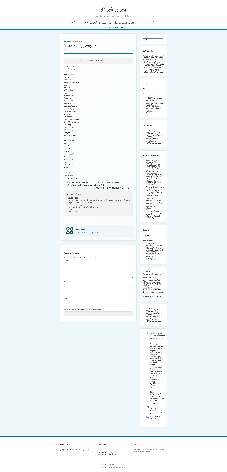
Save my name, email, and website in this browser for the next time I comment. (83, 310)
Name (65, 281)
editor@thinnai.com (147, 59)
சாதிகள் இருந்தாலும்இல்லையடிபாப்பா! (155, 161)
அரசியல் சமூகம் (77, 22)
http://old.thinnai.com (148, 290)
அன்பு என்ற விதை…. (153, 211)
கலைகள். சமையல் (152, 138)
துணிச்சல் (149, 199)
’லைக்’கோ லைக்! (74, 212)
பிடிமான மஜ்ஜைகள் (153, 107)
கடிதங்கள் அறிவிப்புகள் (132, 22)
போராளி (158, 200)
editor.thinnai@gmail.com (154, 61)
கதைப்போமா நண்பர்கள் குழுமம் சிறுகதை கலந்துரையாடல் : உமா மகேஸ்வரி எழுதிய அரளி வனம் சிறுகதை (95, 183)
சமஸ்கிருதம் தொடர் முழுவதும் (153, 296)
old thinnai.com (154, 67)
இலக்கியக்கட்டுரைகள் (113, 22)
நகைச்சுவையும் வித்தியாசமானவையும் (122, 23)
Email (65, 290)
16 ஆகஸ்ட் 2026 (118, 27)
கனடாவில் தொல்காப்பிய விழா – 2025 (112, 188)
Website (66, 298)
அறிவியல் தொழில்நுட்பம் (94, 22)
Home (98, 450)
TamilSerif (149, 294)
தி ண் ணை (114, 9)
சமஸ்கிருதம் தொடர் (104, 452)
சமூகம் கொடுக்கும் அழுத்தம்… (152, 178)
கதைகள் (146, 22)
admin (69, 50)
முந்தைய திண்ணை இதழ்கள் (107, 454)
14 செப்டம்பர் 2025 (96, 61)
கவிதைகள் (102, 23)
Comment (66, 260)
